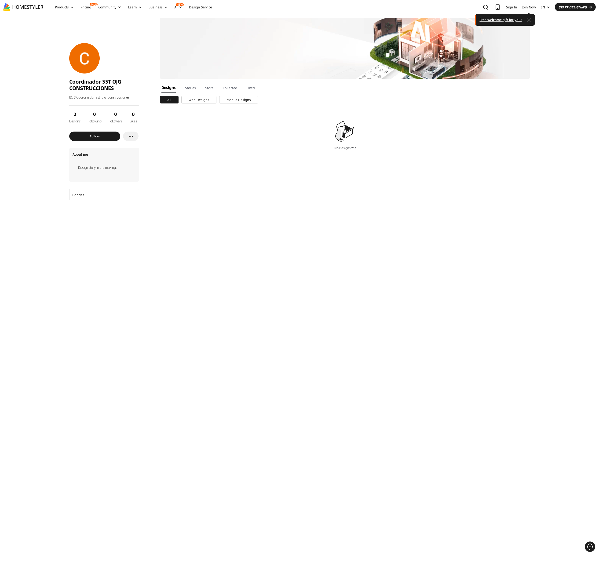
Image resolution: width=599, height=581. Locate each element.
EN (543, 7)
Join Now (529, 7)
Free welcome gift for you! (501, 19)
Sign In (511, 7)
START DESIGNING (573, 7)
